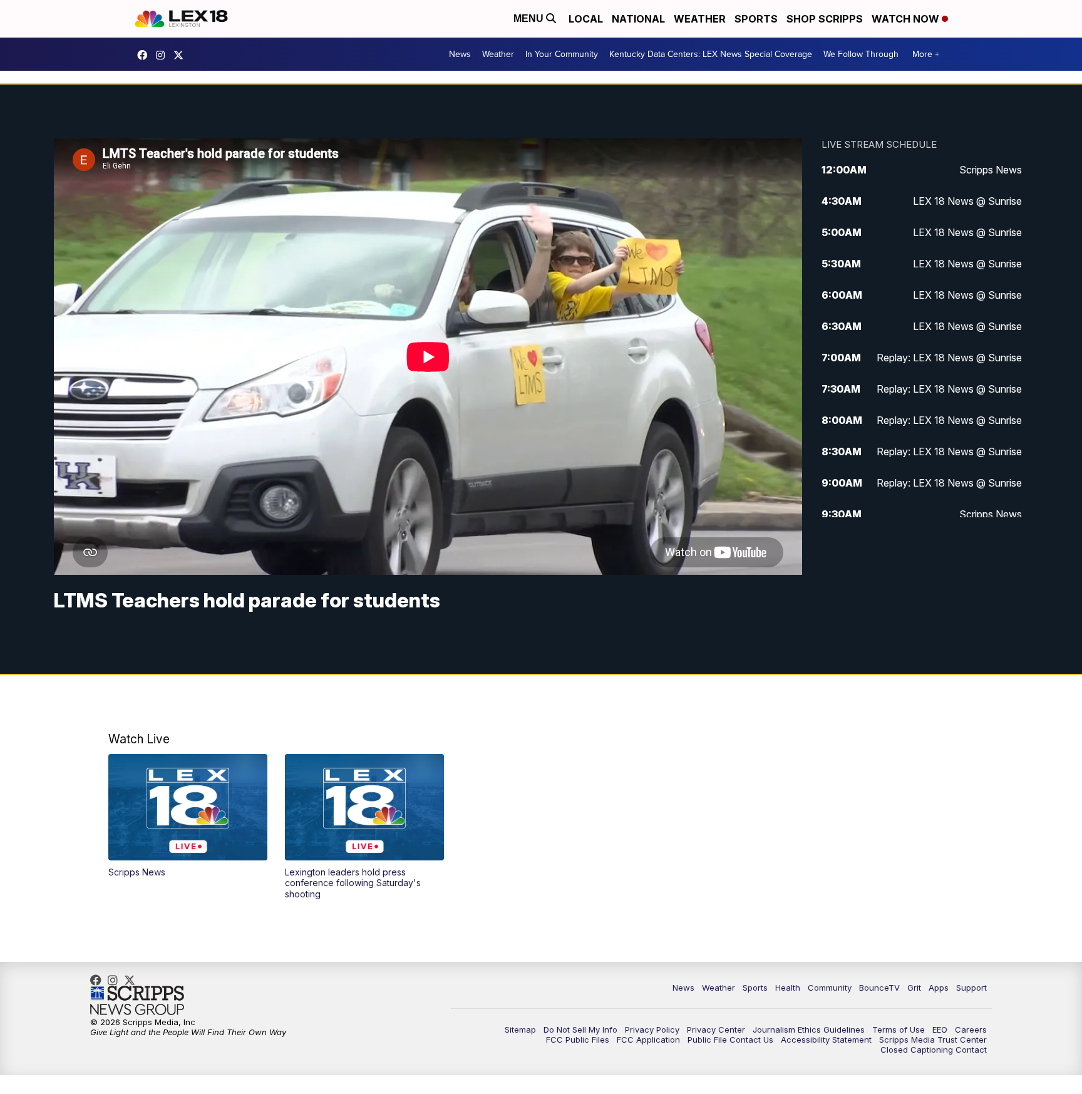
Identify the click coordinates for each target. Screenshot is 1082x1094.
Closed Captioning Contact (933, 1050)
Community (830, 988)
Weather (700, 19)
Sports (756, 19)
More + (925, 54)
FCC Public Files (577, 1040)
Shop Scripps (824, 19)
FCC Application (648, 1040)
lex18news (181, 55)
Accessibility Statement (826, 1040)
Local (586, 19)
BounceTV (879, 988)
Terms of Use (898, 1029)
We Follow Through (861, 54)
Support (971, 988)
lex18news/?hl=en (163, 55)
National (638, 19)
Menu (529, 18)
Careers (971, 1029)
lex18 (145, 55)
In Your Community (561, 54)
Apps (939, 988)
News (460, 54)
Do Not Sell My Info (580, 1029)
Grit (914, 988)
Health (787, 988)
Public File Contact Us (730, 1040)
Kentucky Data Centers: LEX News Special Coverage (710, 54)
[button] (187, 815)
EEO (939, 1029)
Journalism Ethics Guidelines (809, 1029)
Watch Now (907, 19)
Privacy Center (716, 1029)
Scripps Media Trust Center (933, 1040)
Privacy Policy (652, 1029)
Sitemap (520, 1029)
